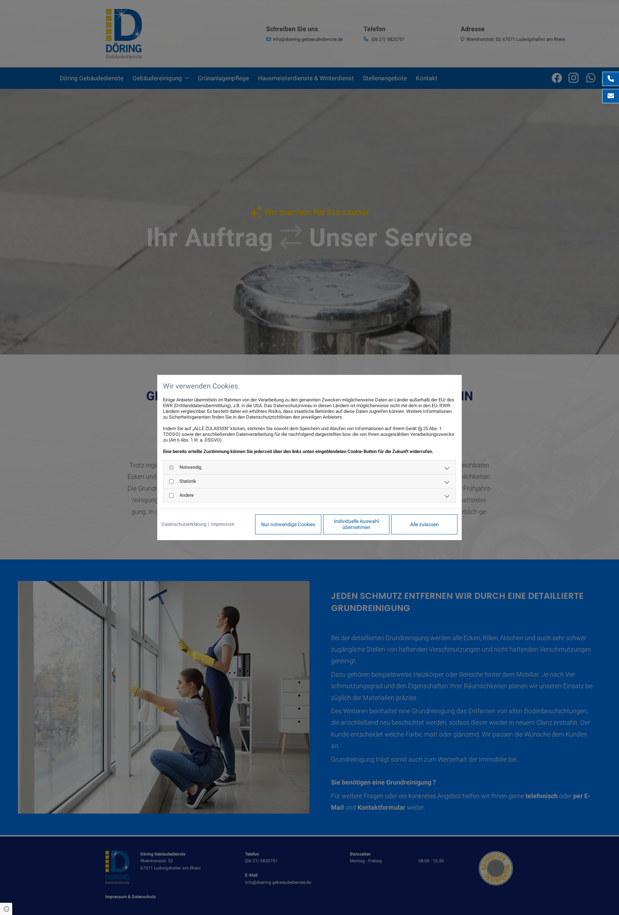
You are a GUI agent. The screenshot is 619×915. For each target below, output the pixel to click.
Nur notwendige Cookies (288, 524)
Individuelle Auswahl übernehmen (356, 524)
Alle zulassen (424, 524)
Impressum (222, 524)
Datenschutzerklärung (184, 524)
